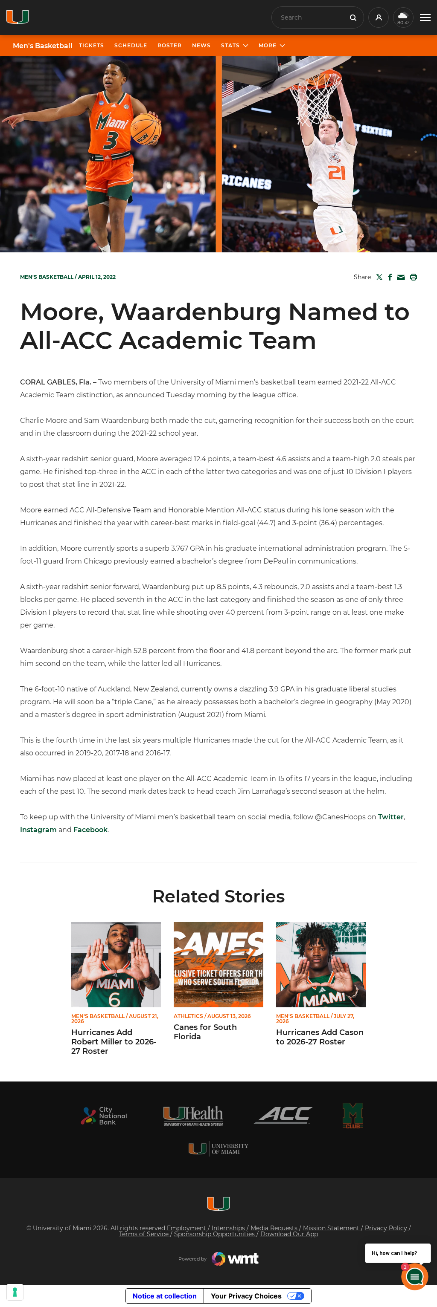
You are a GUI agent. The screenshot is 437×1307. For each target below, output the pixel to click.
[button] (425, 17)
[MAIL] (399, 277)
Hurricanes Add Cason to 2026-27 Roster (320, 1037)
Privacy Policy (387, 1228)
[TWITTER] (378, 277)
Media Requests (275, 1228)
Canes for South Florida (205, 1032)
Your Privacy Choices (246, 1296)
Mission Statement (332, 1228)
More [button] (268, 45)
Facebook (90, 830)
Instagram (38, 830)
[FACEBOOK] (388, 277)
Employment (187, 1228)
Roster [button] (169, 45)
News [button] (201, 45)
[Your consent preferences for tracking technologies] (15, 1292)
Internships (229, 1228)
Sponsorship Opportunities (215, 1234)
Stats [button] (230, 45)
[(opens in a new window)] (104, 1116)
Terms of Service (144, 1234)
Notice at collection (165, 1296)
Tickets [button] (91, 45)
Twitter (391, 817)
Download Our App (289, 1234)
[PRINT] (412, 277)
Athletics (188, 1016)
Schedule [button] (130, 45)
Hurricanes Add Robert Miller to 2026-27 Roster (114, 1041)
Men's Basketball (43, 46)
